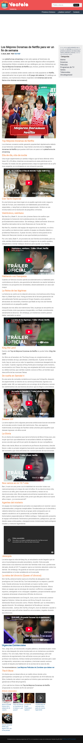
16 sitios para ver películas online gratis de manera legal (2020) (40, 707)
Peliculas (64, 64)
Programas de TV (67, 67)
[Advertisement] (41, 29)
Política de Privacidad (69, 739)
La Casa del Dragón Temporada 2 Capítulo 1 (28, 707)
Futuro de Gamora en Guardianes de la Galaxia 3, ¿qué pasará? (18, 707)
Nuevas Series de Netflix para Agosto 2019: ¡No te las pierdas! (7, 727)
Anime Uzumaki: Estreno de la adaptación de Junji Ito (6, 707)
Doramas (64, 62)
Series (62, 69)
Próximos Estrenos (48, 12)
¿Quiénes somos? (64, 12)
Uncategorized (66, 75)
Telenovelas (65, 72)
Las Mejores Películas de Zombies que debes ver (35, 667)
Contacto (76, 12)
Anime (62, 59)
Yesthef (17, 54)
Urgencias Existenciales (14, 645)
